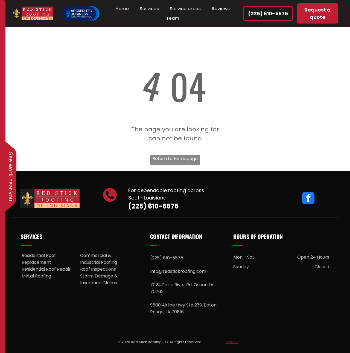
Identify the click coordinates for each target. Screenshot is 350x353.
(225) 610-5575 (153, 206)
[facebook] (308, 199)
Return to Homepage (175, 158)
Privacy (232, 342)
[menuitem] (122, 8)
